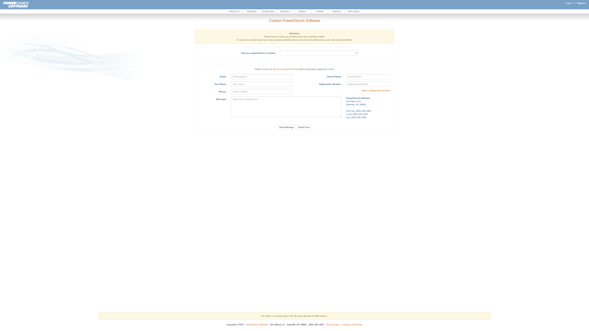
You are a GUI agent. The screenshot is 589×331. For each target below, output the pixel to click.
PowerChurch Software (257, 324)
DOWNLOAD (268, 11)
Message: (221, 99)
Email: (223, 76)
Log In (569, 3)
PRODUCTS (235, 11)
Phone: (222, 91)
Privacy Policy (332, 324)
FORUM (319, 11)
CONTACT (336, 11)
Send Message (286, 127)
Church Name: (334, 76)
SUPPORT (285, 11)
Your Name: (220, 84)
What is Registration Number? (376, 90)
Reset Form (304, 127)
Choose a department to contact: (258, 53)
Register (581, 3)
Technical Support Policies (285, 69)
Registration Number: (330, 84)
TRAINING (251, 11)
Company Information (351, 324)
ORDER (302, 11)
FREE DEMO (354, 11)
